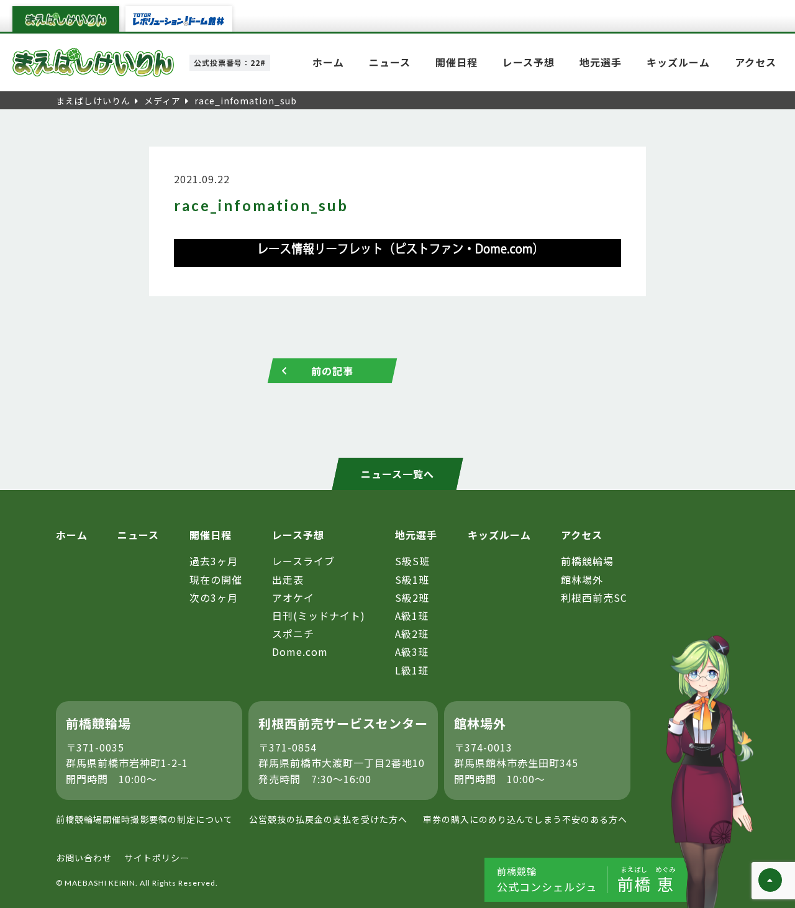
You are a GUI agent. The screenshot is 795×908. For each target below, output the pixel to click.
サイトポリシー (156, 857)
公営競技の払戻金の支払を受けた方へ (328, 819)
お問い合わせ (84, 857)
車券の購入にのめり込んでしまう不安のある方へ (525, 819)
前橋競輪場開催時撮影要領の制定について (144, 819)
